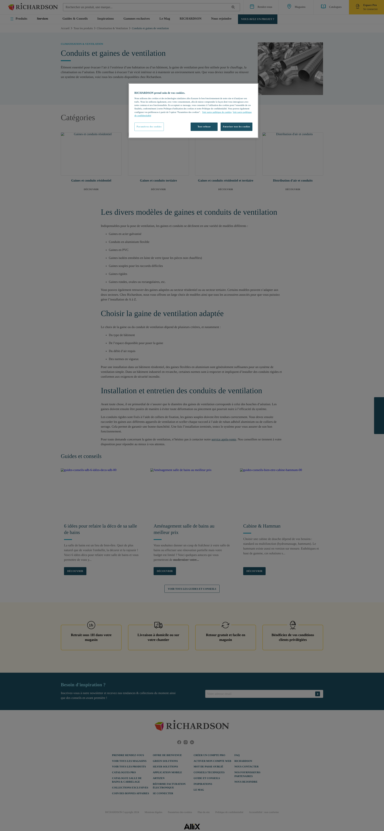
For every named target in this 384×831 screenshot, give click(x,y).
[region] (193, 110)
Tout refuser (204, 126)
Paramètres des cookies (149, 126)
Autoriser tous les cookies (236, 126)
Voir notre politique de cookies (217, 112)
